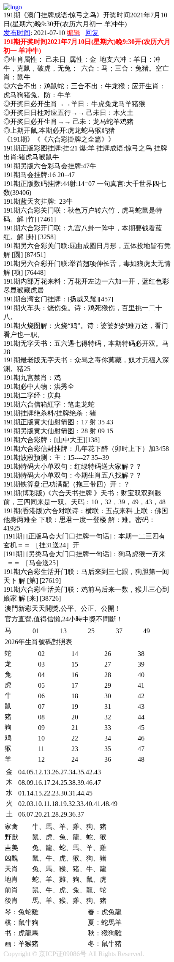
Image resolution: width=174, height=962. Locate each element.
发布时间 (16, 32)
